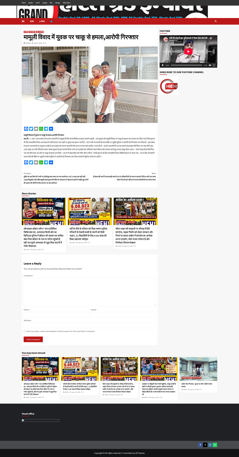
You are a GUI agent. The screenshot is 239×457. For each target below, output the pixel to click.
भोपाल (24, 3)
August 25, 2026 (36, 249)
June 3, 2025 (38, 43)
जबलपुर (57, 3)
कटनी (37, 3)
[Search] (215, 21)
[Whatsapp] (215, 445)
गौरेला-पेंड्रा (66, 3)
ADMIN (28, 43)
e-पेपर (42, 21)
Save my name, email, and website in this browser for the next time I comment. (60, 331)
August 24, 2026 (82, 242)
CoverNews (127, 453)
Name (27, 309)
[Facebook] (200, 445)
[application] (188, 51)
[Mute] (210, 65)
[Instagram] (210, 445)
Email (94, 309)
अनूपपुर (44, 3)
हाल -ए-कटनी (39, 32)
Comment (28, 275)
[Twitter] (205, 445)
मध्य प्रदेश (31, 32)
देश (23, 21)
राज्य (32, 21)
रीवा (51, 3)
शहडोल (30, 3)
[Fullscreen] (214, 65)
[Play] (163, 65)
